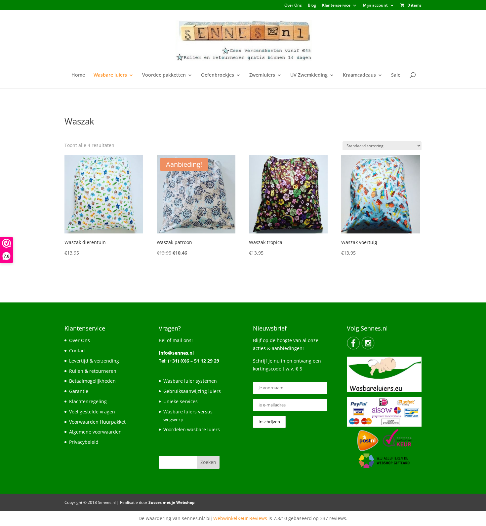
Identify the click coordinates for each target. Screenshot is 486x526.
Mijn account (375, 5)
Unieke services (180, 401)
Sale (395, 75)
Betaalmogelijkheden (92, 381)
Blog (312, 5)
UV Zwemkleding (309, 75)
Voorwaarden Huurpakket (97, 422)
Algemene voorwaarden (95, 432)
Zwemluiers (262, 75)
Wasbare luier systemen (190, 381)
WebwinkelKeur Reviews (240, 518)
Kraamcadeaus (359, 75)
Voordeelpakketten (164, 75)
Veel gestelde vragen (92, 411)
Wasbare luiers (110, 75)
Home (78, 75)
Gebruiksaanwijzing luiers (192, 391)
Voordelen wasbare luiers (191, 429)
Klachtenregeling (88, 401)
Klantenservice (336, 5)
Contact (77, 350)
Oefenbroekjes (217, 75)
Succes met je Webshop (171, 502)
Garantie (78, 391)
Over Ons (293, 5)
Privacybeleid (84, 442)
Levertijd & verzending (94, 361)
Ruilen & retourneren (92, 371)
